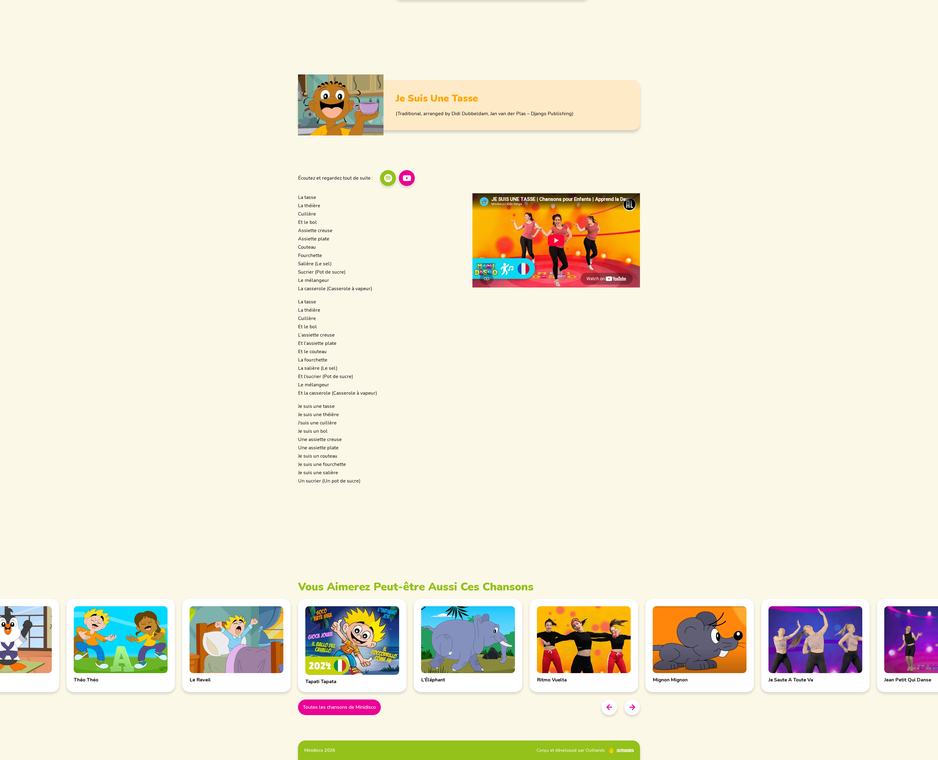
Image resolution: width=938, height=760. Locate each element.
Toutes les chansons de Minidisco (339, 707)
